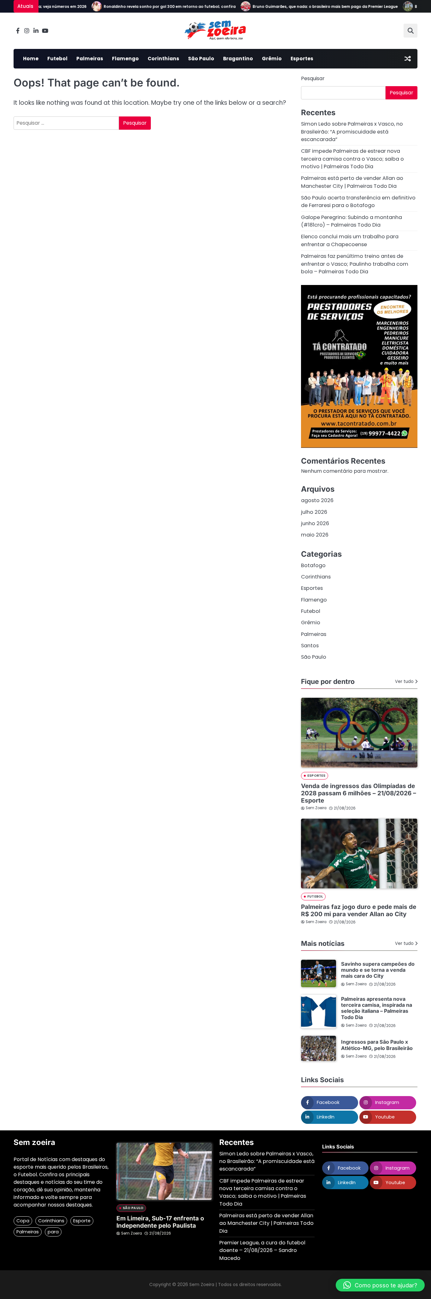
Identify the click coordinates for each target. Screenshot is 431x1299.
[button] (380, 1285)
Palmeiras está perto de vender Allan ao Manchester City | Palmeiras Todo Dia (352, 182)
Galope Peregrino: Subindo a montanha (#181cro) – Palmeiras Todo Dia (351, 221)
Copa (22, 1221)
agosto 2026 (317, 500)
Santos (310, 645)
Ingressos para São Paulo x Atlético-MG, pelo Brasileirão (377, 1045)
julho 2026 (314, 512)
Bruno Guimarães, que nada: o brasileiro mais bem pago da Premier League (313, 6)
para (53, 1232)
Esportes (302, 58)
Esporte (82, 1221)
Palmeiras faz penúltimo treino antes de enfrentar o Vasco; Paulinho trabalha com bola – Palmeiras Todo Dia (354, 263)
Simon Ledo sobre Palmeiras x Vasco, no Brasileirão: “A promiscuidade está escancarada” (352, 131)
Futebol (57, 58)
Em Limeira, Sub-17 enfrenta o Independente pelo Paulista (160, 1222)
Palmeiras (89, 58)
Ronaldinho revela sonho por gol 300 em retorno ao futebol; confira (157, 6)
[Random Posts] (407, 58)
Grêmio (272, 58)
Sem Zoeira (316, 807)
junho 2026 (315, 523)
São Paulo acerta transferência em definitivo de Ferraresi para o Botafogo (358, 201)
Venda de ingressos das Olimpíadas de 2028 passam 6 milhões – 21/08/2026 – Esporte (358, 793)
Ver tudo (404, 682)
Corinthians (163, 58)
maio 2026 (314, 534)
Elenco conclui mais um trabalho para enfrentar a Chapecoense (350, 240)
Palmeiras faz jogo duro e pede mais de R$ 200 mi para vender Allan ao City (358, 910)
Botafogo (313, 565)
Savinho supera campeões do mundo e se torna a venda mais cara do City (378, 970)
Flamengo (125, 58)
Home (30, 58)
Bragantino (238, 58)
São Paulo (201, 58)
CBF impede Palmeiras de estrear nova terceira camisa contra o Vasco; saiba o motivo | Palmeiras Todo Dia (352, 158)
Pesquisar (313, 78)
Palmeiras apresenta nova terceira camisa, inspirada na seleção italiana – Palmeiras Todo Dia (376, 1008)
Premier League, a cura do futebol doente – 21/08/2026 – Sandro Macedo (262, 1250)
